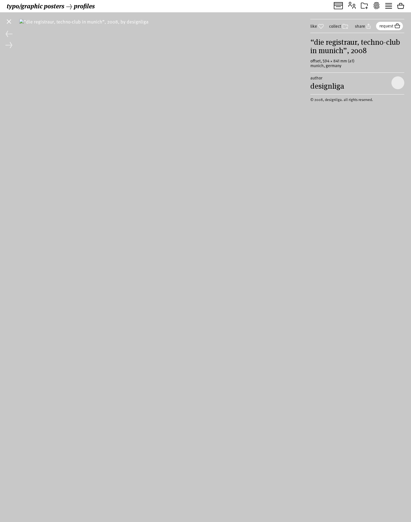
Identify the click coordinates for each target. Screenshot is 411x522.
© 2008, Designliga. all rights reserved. (341, 99)
